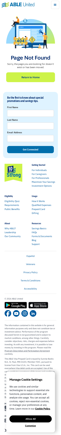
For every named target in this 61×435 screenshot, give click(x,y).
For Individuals (39, 170)
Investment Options (42, 186)
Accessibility (30, 288)
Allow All (31, 419)
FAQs (34, 232)
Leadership (10, 232)
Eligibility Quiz (12, 201)
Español (31, 256)
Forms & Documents (42, 236)
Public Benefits (12, 209)
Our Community (13, 236)
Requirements (12, 205)
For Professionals (40, 178)
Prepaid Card (38, 209)
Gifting (35, 213)
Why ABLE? (10, 228)
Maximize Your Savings (43, 182)
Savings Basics (39, 228)
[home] (17, 5)
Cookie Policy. (42, 408)
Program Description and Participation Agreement (27, 351)
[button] (55, 5)
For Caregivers (39, 174)
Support (36, 244)
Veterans (30, 264)
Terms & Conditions (30, 280)
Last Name (12, 120)
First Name (12, 107)
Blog (34, 240)
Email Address (14, 132)
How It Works (38, 201)
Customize (30, 425)
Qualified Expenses (41, 205)
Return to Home (30, 77)
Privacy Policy (30, 272)
